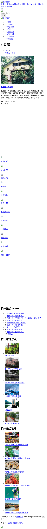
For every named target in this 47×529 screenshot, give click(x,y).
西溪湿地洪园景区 (12, 423)
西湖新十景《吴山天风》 (16, 323)
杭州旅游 (19, 517)
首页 (2, 4)
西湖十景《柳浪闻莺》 (15, 325)
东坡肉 (10, 334)
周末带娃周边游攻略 (13, 499)
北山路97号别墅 (7, 87)
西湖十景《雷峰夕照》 (15, 316)
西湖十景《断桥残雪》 (15, 320)
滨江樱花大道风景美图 (15, 313)
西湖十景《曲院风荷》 (15, 332)
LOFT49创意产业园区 (13, 369)
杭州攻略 (15, 4)
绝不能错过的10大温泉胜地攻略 (17, 458)
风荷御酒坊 (9, 355)
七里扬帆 (8, 410)
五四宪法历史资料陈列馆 (14, 383)
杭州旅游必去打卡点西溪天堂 (16, 513)
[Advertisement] (23, 130)
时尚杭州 (8, 6)
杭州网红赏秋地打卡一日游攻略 (17, 485)
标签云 (7, 53)
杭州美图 (10, 36)
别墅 (13, 53)
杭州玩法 (23, 4)
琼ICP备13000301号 (15, 523)
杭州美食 (30, 4)
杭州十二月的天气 (14, 327)
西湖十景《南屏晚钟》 (15, 329)
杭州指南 (38, 4)
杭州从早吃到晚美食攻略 (14, 472)
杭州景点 (8, 4)
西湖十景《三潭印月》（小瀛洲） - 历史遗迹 (24, 318)
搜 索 (3, 15)
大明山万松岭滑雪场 (13, 396)
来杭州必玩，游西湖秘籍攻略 (16, 445)
